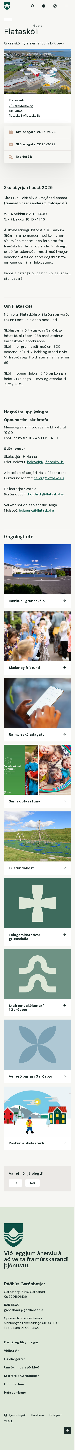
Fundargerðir (14, 1359)
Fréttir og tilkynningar (21, 1342)
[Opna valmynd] (66, 6)
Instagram (55, 1415)
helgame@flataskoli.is (37, 510)
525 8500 (12, 1305)
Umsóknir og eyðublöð (21, 1367)
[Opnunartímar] (44, 6)
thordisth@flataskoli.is (45, 494)
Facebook (37, 1415)
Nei (32, 1183)
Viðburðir (11, 1351)
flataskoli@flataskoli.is (25, 115)
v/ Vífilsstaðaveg (21, 106)
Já (15, 1183)
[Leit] (32, 6)
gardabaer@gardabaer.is (23, 1310)
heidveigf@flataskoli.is (45, 462)
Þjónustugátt (18, 1415)
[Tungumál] (55, 6)
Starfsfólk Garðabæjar (21, 1376)
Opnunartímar (15, 1384)
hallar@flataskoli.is (49, 478)
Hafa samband (15, 1392)
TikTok (8, 1421)
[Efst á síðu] (67, 1430)
